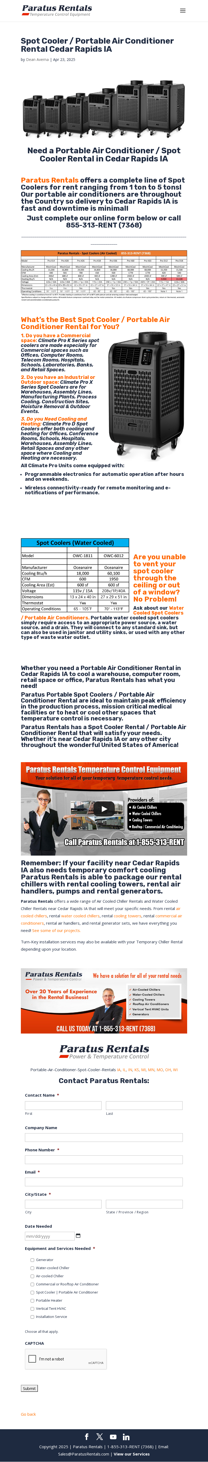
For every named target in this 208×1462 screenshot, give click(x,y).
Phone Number (42, 1149)
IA (119, 1069)
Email (32, 1172)
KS (136, 1069)
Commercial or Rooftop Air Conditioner (67, 1284)
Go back (28, 1414)
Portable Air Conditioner (116, 668)
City (28, 1212)
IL (124, 1069)
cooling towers (127, 915)
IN (130, 1069)
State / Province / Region (127, 1212)
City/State (38, 1194)
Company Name (41, 1127)
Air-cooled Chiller (50, 1275)
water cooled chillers (80, 915)
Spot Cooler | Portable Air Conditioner (67, 1292)
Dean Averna (37, 59)
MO (160, 1069)
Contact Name (42, 1095)
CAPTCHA (34, 1343)
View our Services (132, 1454)
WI (175, 1069)
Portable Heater (49, 1300)
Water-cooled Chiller (52, 1267)
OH (168, 1069)
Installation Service (51, 1316)
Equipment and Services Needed (60, 1248)
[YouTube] (113, 1437)
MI (143, 1069)
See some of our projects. (56, 930)
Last (109, 1113)
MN (151, 1069)
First (28, 1113)
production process (69, 706)
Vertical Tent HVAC (51, 1308)
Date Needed (38, 1226)
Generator (44, 1259)
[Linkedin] (126, 1437)
